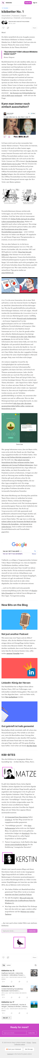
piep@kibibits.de (7, 273)
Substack (10, 1054)
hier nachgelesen (11, 697)
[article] (19, 976)
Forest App (19, 444)
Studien (4, 174)
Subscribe (28, 3)
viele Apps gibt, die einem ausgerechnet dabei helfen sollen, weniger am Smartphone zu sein (18, 406)
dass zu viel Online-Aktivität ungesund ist (16, 457)
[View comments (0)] (11, 981)
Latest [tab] (9, 965)
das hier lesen (32, 745)
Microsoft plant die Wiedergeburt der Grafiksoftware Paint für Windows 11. (20, 900)
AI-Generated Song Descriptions (16, 817)
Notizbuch (26, 833)
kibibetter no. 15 (8, 971)
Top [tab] (4, 965)
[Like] (3, 28)
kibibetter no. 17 (8, 1002)
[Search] (35, 965)
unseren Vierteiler (13, 653)
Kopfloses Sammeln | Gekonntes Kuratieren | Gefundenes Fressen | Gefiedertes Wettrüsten (13, 974)
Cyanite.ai (8, 819)
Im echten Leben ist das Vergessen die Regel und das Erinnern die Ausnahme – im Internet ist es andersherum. (19, 523)
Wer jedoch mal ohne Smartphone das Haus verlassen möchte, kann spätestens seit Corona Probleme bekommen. (18, 462)
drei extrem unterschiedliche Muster (21, 843)
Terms (34, 1042)
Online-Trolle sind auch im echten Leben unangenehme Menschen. (18, 220)
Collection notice (19, 1044)
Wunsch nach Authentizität (26, 318)
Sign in (35, 3)
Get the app (29, 1049)
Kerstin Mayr (12, 21)
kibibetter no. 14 (8, 986)
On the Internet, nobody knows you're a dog (19, 162)
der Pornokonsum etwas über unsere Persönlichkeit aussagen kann (14, 230)
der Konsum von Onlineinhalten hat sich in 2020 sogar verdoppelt (19, 94)
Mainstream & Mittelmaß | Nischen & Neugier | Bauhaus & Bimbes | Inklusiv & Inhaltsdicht (14, 1005)
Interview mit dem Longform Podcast (18, 894)
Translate (6, 8)
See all (5, 1018)
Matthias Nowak (24, 21)
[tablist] (7, 965)
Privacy (29, 1042)
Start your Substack (14, 1049)
